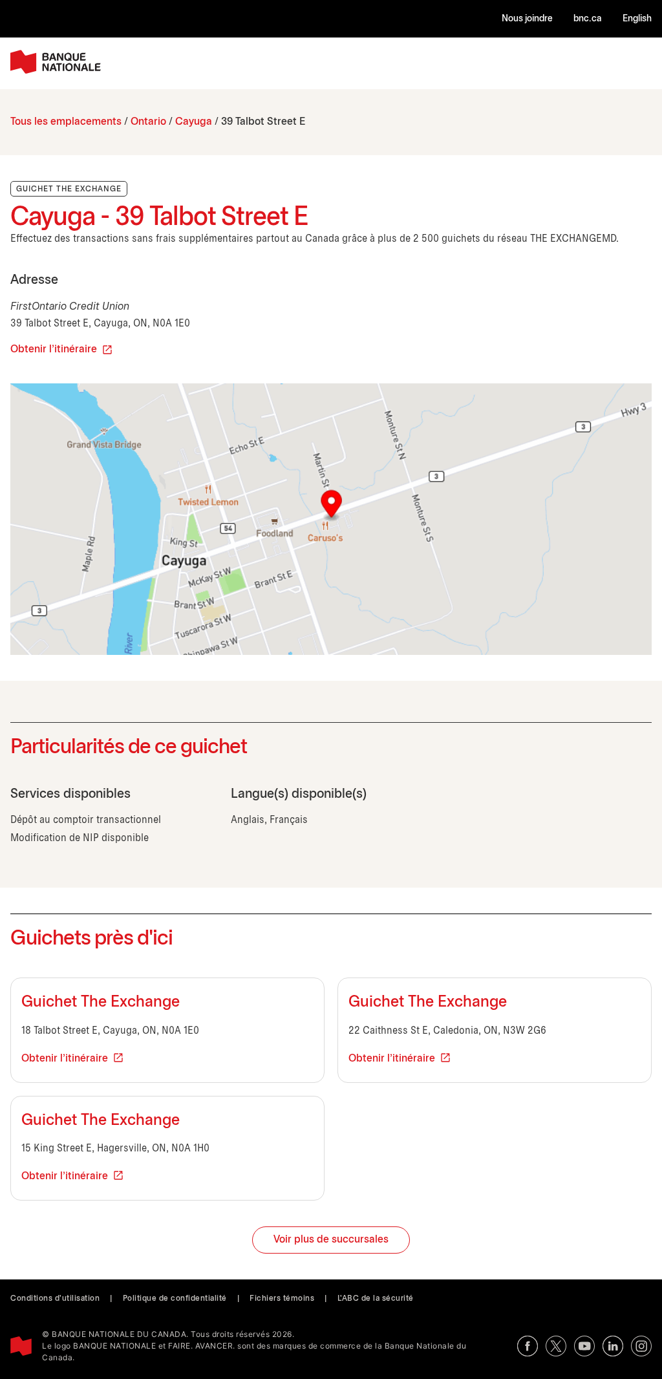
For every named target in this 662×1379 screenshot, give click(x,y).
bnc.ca (587, 19)
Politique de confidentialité (175, 1298)
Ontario (148, 122)
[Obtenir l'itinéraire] (331, 519)
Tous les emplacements (66, 122)
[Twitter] (556, 1346)
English (637, 19)
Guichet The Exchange (100, 1003)
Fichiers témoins (282, 1298)
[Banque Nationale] (55, 61)
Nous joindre (527, 19)
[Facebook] (527, 1346)
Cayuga (193, 122)
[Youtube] (584, 1346)
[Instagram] (641, 1346)
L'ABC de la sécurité (375, 1298)
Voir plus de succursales (331, 1240)
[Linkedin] (613, 1346)
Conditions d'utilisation (55, 1298)
